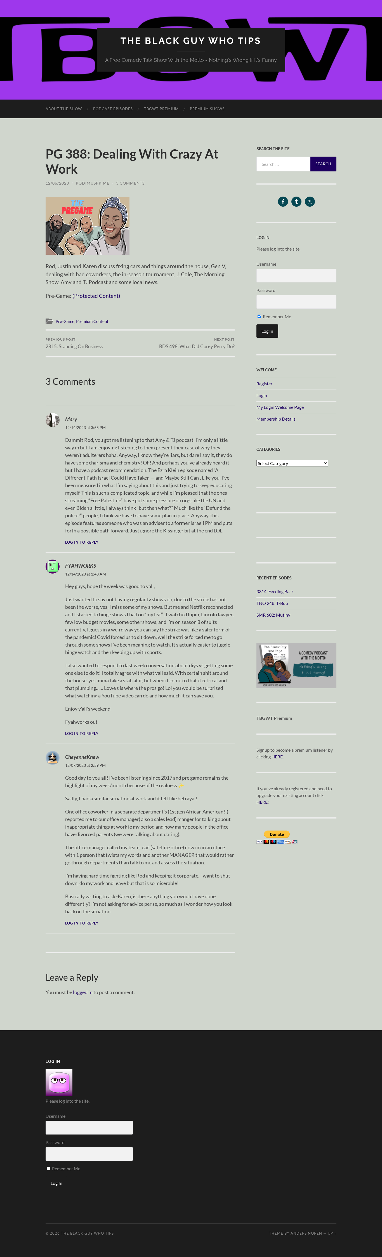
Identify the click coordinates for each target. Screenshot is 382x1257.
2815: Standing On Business (74, 343)
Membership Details (276, 418)
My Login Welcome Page (280, 407)
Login (261, 395)
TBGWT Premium (161, 109)
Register (264, 383)
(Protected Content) (96, 296)
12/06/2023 (57, 183)
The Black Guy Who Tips (191, 41)
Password (265, 290)
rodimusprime (92, 183)
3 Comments (130, 183)
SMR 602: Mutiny (273, 614)
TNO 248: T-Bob (272, 603)
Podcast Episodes (113, 109)
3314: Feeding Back (275, 591)
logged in (83, 992)
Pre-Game (65, 321)
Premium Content (92, 321)
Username (266, 264)
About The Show (64, 109)
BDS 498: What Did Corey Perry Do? (197, 343)
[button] (87, 226)
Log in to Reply (82, 542)
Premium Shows (207, 109)
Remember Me (276, 316)
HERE (277, 756)
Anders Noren (306, 1233)
